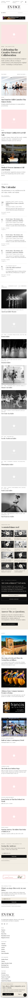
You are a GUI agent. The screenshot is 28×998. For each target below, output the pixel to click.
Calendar (3, 943)
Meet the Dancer (5, 967)
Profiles (3, 931)
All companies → (22, 286)
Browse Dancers (14, 599)
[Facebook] (7, 924)
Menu (4, 12)
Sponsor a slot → (13, 286)
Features (3, 930)
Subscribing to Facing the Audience (10, 858)
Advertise (3, 973)
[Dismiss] (25, 983)
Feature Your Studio (5, 977)
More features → (22, 74)
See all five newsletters (6, 906)
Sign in (22, 2)
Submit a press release (16, 906)
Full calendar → (5, 195)
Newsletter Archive (5, 935)
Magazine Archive (5, 937)
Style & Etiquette (5, 953)
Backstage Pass (4, 965)
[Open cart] (26, 2)
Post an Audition (5, 978)
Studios (3, 949)
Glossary (3, 951)
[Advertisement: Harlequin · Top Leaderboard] (14, 18)
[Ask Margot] (25, 995)
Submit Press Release (6, 980)
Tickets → (4, 213)
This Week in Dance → (16, 2)
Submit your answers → (9, 624)
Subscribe (14, 856)
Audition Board (4, 959)
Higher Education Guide (6, 963)
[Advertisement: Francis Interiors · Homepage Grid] (14, 707)
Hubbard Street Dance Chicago (14, 201)
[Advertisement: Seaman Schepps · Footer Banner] (14, 877)
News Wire (3, 933)
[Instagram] (4, 924)
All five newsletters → (5, 860)
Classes (3, 961)
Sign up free (8, 994)
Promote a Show (5, 975)
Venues (3, 947)
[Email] (2, 924)
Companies (3, 945)
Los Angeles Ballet (11, 265)
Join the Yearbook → (14, 595)
